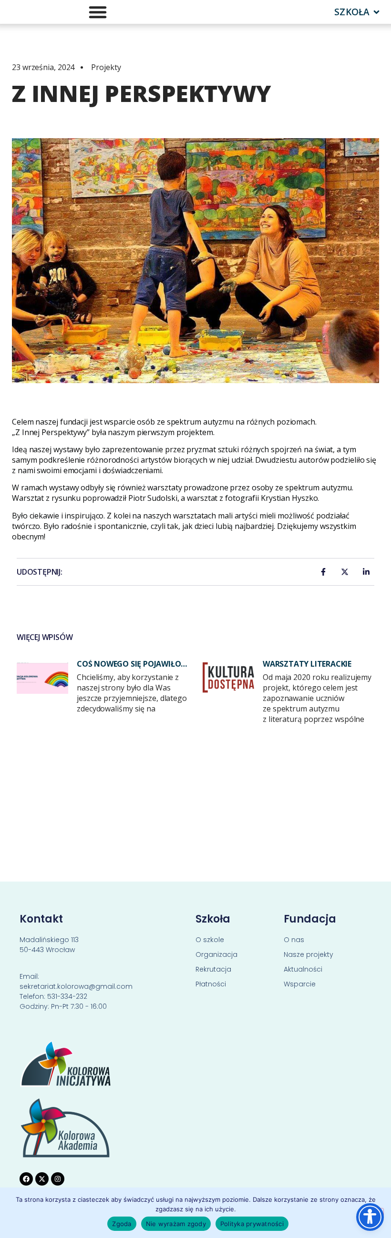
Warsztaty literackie (307, 664)
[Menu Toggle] (97, 11)
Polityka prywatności (252, 1224)
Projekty (106, 67)
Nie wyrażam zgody (176, 1224)
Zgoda (121, 1224)
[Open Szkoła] (376, 12)
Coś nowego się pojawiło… (132, 664)
